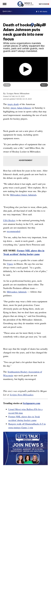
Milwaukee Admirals (17, 291)
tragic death (13, 104)
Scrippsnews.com (31, 403)
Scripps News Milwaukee (21, 394)
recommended (13, 231)
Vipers (10, 263)
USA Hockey (9, 220)
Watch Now (43, 4)
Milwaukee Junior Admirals (23, 194)
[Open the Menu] (4, 4)
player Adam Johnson (21, 107)
